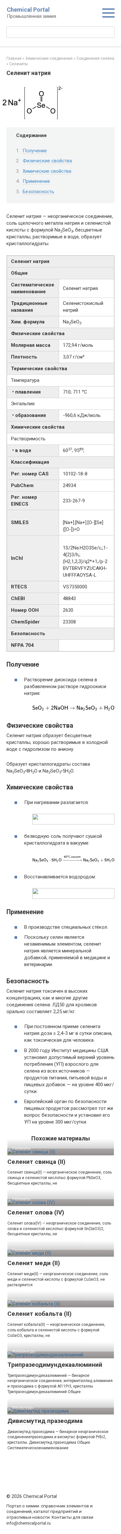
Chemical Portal (28, 9)
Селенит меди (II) (33, 1263)
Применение (36, 181)
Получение (35, 151)
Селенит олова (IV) (35, 1212)
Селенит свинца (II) (36, 1161)
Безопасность (38, 192)
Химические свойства (47, 171)
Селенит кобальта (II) (39, 1313)
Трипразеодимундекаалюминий (54, 1364)
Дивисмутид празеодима (45, 1421)
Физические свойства (47, 161)
